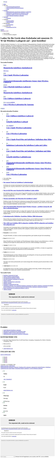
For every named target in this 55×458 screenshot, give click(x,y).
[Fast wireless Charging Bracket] (7, 155)
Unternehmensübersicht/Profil (13, 6)
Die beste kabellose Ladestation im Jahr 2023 (13, 279)
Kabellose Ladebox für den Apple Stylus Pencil (17, 14)
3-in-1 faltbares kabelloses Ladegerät (17, 98)
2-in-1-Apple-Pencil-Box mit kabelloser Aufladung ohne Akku (28, 139)
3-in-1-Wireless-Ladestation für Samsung (18, 104)
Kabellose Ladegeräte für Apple (10, 275)
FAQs (7, 9)
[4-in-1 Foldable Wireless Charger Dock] (7, 114)
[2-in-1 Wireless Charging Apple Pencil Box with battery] (7, 149)
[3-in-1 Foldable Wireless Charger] (4, 96)
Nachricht (5, 17)
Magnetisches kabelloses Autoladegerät (17, 68)
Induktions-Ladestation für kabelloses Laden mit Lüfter (26, 145)
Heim (4, 4)
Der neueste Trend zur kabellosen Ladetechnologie (18, 182)
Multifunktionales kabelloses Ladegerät (9, 367)
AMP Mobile (12, 365)
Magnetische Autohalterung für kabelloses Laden (17, 13)
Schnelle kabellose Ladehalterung (18, 157)
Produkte (5, 10)
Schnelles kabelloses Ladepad (17, 122)
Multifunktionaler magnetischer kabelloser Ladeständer (18, 11)
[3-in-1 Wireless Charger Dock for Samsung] (9, 102)
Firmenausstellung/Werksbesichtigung (14, 8)
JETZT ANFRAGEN (6, 354)
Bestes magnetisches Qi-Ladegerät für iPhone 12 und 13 (16, 288)
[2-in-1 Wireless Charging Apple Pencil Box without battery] (7, 137)
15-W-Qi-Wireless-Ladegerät (35, 368)
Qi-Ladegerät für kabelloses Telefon (11, 278)
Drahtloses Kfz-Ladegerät (25, 367)
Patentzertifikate (10, 22)
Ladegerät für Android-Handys (38, 367)
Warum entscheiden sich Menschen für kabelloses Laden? (20, 198)
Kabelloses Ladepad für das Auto (10, 284)
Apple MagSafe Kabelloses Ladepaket (15, 15)
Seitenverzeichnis (4, 365)
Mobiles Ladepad (7, 283)
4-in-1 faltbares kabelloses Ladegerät (19, 116)
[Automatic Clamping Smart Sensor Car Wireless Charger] (4, 79)
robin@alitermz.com (8, 348)
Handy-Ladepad (7, 280)
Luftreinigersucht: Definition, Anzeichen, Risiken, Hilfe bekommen (22, 216)
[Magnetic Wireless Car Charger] (4, 65)
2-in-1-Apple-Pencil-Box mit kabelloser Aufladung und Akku (28, 151)
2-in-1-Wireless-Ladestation (16, 134)
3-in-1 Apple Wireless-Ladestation (16, 75)
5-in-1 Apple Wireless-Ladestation (18, 128)
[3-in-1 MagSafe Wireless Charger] (5, 85)
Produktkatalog (9, 24)
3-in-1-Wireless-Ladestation (16, 174)
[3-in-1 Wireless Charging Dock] (7, 172)
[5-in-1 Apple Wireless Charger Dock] (10, 125)
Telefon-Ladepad (7, 289)
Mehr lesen (5, 70)
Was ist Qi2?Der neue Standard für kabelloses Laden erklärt (21, 190)
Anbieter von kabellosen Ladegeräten (11, 281)
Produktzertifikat (10, 20)
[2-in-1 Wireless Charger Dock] (7, 131)
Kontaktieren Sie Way (11, 27)
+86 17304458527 (7, 379)
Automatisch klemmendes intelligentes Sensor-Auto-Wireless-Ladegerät (26, 81)
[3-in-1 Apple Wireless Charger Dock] (4, 73)
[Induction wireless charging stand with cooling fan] (7, 143)
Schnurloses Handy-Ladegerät (22, 368)
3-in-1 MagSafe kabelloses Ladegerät (17, 87)
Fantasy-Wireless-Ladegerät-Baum (11, 276)
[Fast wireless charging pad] (7, 119)
